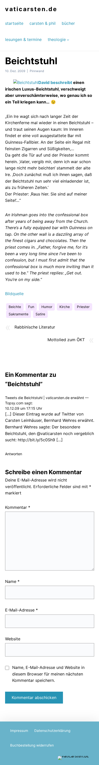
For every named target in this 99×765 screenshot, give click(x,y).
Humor (46, 307)
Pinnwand (37, 71)
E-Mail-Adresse (21, 610)
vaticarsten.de (31, 9)
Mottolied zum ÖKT (66, 339)
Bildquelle (14, 293)
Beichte (15, 307)
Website (12, 638)
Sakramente (18, 314)
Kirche (64, 307)
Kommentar (17, 507)
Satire (40, 314)
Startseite (14, 23)
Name (12, 581)
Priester (83, 307)
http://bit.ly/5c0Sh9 (36, 439)
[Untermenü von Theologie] (68, 39)
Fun (31, 307)
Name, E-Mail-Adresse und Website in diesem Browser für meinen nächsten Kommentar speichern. (48, 674)
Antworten (13, 454)
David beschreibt (55, 82)
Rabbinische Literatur (34, 327)
